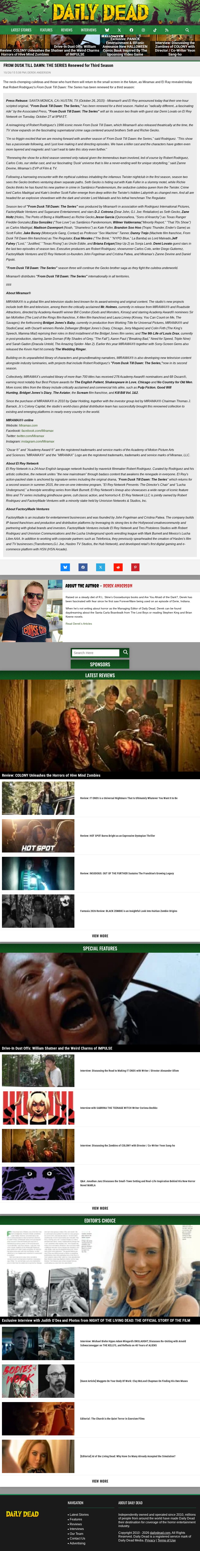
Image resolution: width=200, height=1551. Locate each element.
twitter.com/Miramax (31, 436)
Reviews (66, 29)
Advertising (77, 1543)
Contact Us (77, 1538)
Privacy (150, 1540)
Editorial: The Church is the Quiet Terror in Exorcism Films (112, 1418)
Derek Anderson (39, 72)
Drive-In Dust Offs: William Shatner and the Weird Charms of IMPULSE (57, 1048)
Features (46, 29)
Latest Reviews (100, 675)
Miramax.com (28, 425)
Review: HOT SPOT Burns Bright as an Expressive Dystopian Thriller (117, 835)
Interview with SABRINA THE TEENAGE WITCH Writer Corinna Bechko (118, 1107)
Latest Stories (21, 29)
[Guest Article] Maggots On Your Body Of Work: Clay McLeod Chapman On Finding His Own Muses (134, 1381)
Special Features (100, 948)
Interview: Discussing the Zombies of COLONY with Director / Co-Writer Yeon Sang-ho (127, 1145)
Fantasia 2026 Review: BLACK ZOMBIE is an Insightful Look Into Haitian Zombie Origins (128, 911)
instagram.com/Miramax (37, 441)
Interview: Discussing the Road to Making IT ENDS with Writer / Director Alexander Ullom (129, 1070)
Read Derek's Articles (79, 623)
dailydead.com (160, 1532)
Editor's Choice (100, 1220)
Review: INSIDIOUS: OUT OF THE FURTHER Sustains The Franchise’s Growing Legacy (127, 873)
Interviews (88, 29)
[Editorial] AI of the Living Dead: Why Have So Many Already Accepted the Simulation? (127, 1456)
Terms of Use (167, 1540)
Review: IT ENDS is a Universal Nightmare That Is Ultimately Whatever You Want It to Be (129, 798)
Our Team (76, 1533)
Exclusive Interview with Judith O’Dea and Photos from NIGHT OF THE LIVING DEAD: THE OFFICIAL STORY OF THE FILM (96, 1320)
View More (100, 935)
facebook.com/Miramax (37, 430)
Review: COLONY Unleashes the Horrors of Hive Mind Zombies (51, 775)
